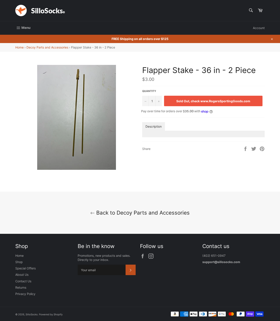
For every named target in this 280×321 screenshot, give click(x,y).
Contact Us (23, 281)
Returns (20, 287)
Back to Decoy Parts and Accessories (142, 213)
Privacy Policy (25, 294)
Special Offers (25, 268)
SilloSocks (32, 314)
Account (259, 28)
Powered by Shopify (51, 314)
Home (19, 47)
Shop (19, 262)
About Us (21, 274)
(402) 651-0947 (214, 255)
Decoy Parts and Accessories (47, 47)
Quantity (149, 91)
